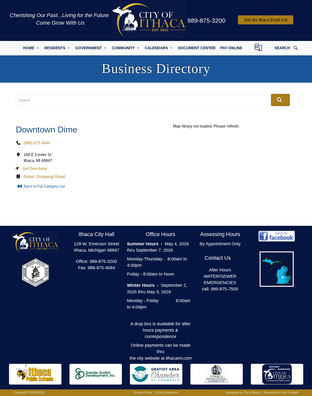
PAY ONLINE (231, 48)
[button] (265, 19)
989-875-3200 (103, 261)
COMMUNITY (123, 48)
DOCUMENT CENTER (196, 48)
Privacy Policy (143, 392)
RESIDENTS (54, 48)
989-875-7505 (224, 289)
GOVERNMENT (88, 48)
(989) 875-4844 (37, 143)
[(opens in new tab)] (35, 272)
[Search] (280, 100)
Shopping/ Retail (50, 177)
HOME (28, 48)
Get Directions (34, 169)
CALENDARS (156, 48)
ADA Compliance (167, 392)
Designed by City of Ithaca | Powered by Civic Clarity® (262, 392)
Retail (29, 177)
